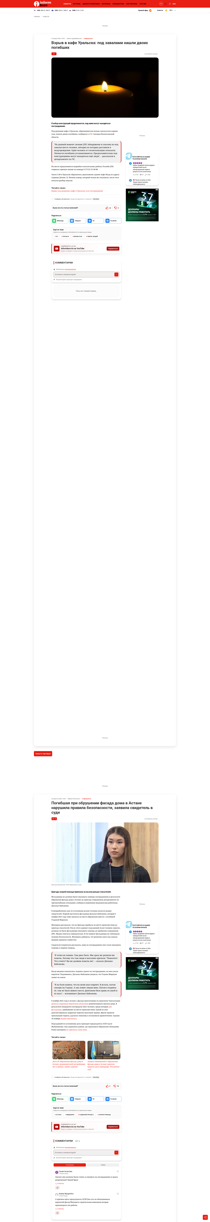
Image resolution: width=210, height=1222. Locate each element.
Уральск (66, 236)
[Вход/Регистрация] (169, 4)
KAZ (174, 4)
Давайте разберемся (91, 4)
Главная (37, 16)
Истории (76, 4)
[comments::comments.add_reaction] (57, 1187)
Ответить (60, 1183)
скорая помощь (105, 1114)
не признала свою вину (76, 1030)
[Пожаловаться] (118, 1171)
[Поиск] (165, 4)
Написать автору (152, 54)
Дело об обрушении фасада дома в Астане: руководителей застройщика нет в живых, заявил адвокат (68, 1064)
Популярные (70, 1165)
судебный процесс (86, 1114)
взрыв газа (78, 236)
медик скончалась (68, 1018)
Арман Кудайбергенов (74, 38)
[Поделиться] (205, 1217)
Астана (58, 1114)
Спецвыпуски (118, 4)
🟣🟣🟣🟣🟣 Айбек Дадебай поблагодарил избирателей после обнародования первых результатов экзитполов (144, 167)
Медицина (70, 1114)
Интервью (106, 4)
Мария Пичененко (74, 799)
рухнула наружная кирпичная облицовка (69, 1004)
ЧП (57, 236)
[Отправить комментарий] (116, 274)
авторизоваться (70, 269)
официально (89, 38)
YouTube (142, 4)
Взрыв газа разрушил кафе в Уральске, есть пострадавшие (77, 191)
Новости (67, 4)
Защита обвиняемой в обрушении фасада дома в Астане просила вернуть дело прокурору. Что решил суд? (104, 1065)
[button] (166, 10)
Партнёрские (131, 4)
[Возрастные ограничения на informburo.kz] (161, 4)
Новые (103, 1165)
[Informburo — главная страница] (43, 4)
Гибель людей (92, 236)
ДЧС (91, 134)
